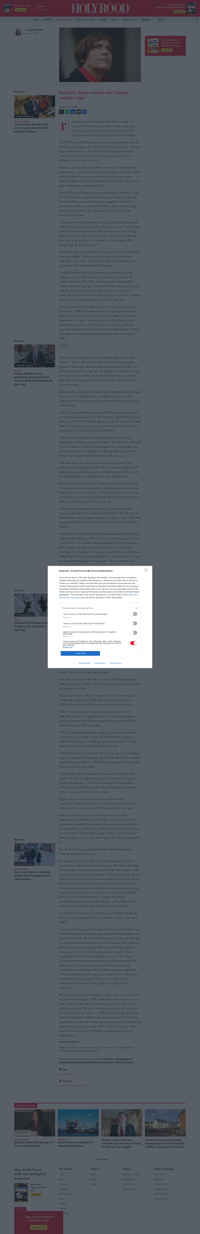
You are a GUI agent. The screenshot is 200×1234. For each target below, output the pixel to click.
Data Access (100, 663)
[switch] (133, 614)
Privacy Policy (115, 663)
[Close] (147, 571)
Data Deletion (84, 663)
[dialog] (100, 617)
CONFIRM (80, 653)
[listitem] (100, 608)
